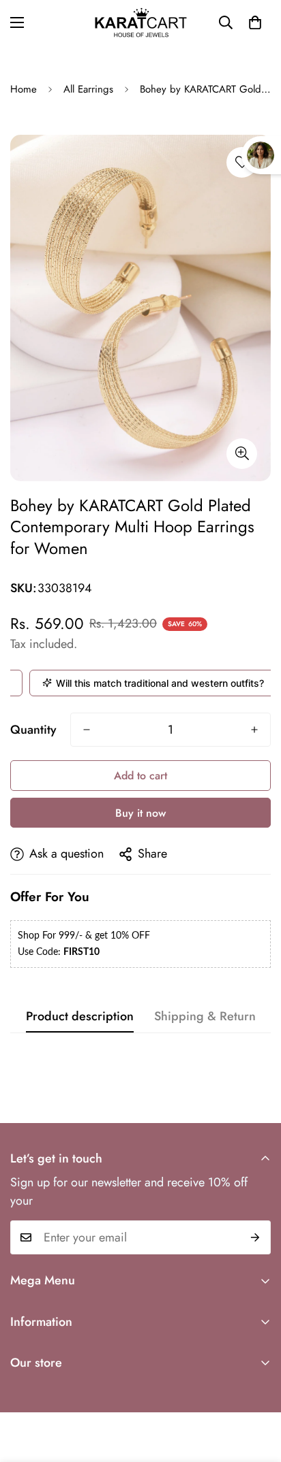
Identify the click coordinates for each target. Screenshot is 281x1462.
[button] (255, 22)
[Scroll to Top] (256, 1389)
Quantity (33, 729)
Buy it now (140, 813)
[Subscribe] (255, 1237)
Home (23, 89)
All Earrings (88, 89)
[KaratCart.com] (141, 22)
